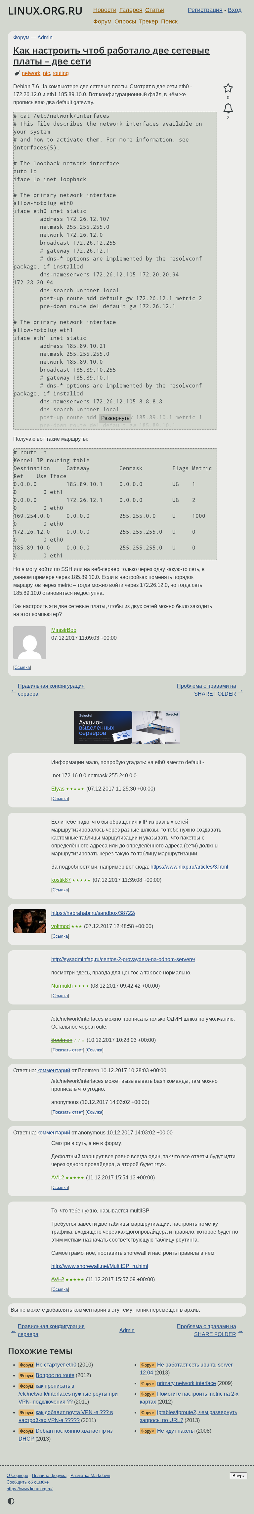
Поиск (169, 21)
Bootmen (61, 1040)
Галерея (131, 10)
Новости (104, 10)
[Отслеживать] (228, 108)
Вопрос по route (55, 1375)
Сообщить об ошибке (28, 1482)
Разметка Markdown (90, 1475)
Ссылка (22, 667)
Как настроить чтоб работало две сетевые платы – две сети (111, 55)
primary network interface (186, 1383)
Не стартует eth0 (56, 1365)
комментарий (53, 1070)
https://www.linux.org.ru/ (30, 1488)
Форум (102, 21)
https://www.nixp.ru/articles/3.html (189, 867)
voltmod (60, 926)
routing (61, 73)
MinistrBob (63, 630)
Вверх (239, 1475)
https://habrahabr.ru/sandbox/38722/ (93, 913)
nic (46, 73)
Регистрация (205, 10)
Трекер (148, 21)
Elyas (57, 789)
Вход (235, 10)
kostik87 (61, 880)
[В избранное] (228, 88)
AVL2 (57, 1177)
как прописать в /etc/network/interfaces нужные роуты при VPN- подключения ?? (68, 1394)
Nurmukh (62, 986)
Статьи (154, 10)
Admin (45, 37)
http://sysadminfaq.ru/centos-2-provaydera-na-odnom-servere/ (123, 959)
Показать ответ (68, 1049)
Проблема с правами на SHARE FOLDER (206, 690)
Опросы (125, 21)
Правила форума (49, 1475)
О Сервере (17, 1475)
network (31, 73)
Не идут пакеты (176, 1431)
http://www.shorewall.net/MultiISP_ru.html (99, 1266)
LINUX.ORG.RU (45, 10)
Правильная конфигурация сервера (51, 690)
